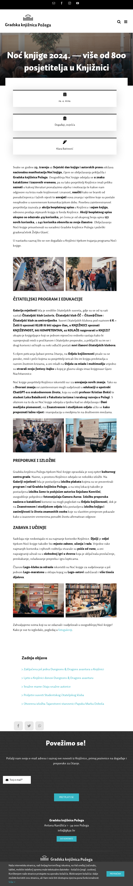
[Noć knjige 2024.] (38, 259)
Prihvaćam (115, 874)
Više (11, 882)
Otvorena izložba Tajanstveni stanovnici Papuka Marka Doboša (64, 703)
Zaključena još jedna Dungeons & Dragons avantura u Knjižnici (64, 669)
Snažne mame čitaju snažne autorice (47, 686)
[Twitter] (29, 725)
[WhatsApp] (39, 725)
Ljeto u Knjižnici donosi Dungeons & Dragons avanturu (58, 678)
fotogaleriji (65, 630)
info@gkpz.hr (66, 830)
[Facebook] (18, 725)
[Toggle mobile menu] (126, 22)
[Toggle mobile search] (119, 22)
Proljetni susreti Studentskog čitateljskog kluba (54, 695)
